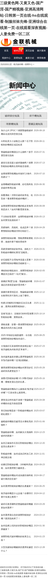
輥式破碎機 (18, 64)
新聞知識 (18, 58)
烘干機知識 (35, 115)
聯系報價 (41, 58)
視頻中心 (6, 58)
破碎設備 (18, 51)
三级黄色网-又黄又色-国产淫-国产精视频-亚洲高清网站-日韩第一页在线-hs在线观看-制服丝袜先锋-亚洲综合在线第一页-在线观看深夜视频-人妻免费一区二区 (23, 573)
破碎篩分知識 (12, 115)
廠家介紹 (29, 58)
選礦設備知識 (35, 124)
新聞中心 (29, 64)
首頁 (6, 51)
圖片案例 (41, 51)
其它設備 (29, 51)
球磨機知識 (12, 124)
